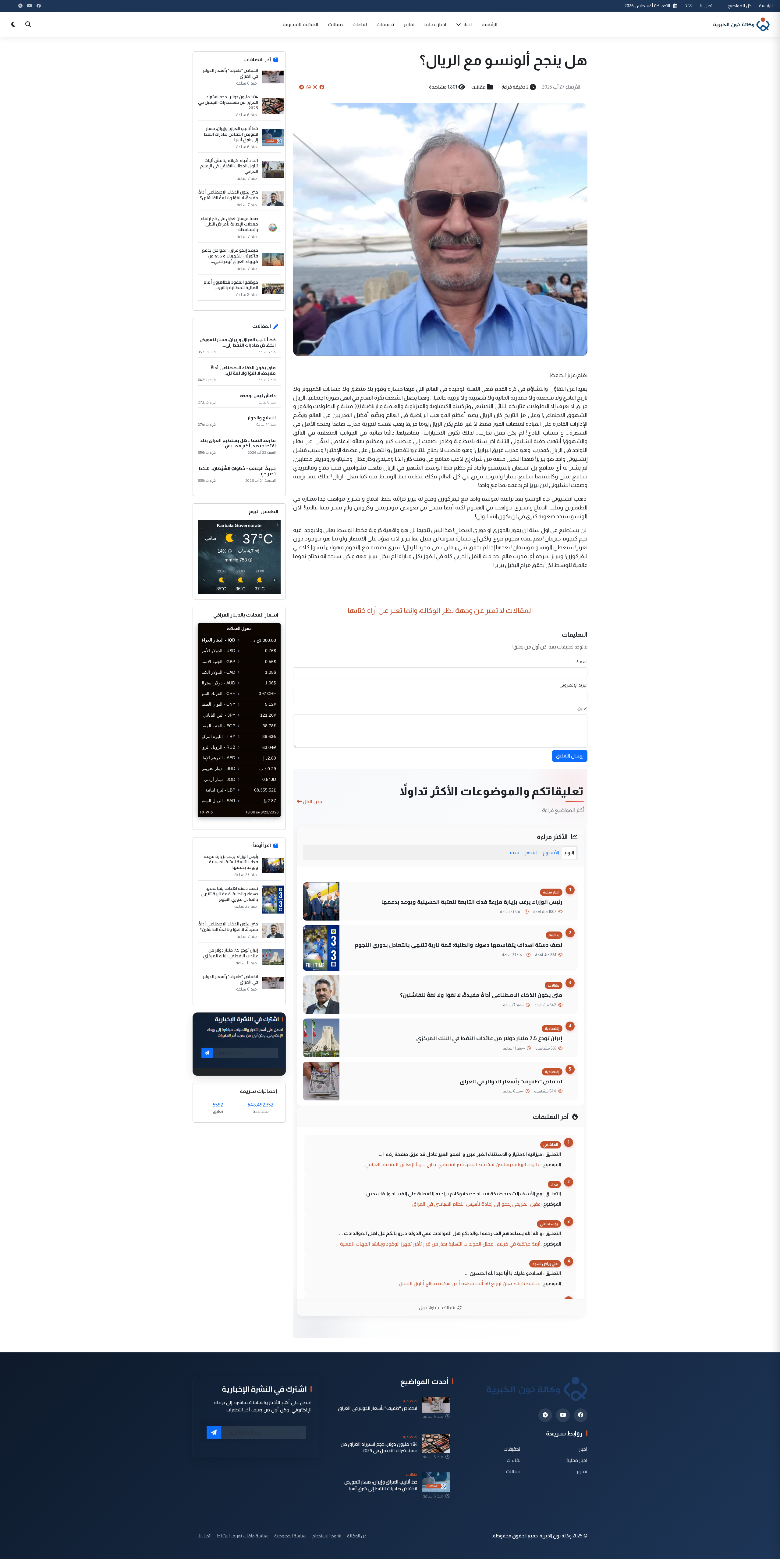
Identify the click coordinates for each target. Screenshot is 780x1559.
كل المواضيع (740, 6)
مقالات (335, 24)
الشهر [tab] (531, 852)
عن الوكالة (357, 1536)
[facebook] (580, 1415)
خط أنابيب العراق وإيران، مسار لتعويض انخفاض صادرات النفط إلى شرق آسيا (231, 134)
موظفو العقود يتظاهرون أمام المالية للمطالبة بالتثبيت (231, 284)
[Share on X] (315, 87)
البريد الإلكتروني (573, 685)
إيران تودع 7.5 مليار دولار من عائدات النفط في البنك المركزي (489, 1038)
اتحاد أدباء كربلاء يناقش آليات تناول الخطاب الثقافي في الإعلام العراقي (229, 166)
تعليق (582, 708)
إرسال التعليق (569, 755)
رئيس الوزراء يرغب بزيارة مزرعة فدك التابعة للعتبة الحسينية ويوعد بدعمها (471, 902)
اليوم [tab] (569, 852)
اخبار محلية (435, 24)
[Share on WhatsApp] (309, 87)
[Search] (28, 24)
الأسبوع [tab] (551, 852)
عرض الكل (313, 801)
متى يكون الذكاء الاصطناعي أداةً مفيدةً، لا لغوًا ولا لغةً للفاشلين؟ (481, 995)
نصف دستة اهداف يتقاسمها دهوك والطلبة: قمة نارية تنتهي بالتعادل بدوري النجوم (458, 945)
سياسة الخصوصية (290, 1536)
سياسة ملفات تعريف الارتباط (242, 1536)
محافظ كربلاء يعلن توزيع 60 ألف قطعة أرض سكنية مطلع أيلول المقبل (470, 1283)
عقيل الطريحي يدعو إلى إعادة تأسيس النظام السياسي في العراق (476, 1203)
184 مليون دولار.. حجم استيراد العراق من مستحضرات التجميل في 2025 (228, 102)
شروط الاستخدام (326, 1536)
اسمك (581, 661)
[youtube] (563, 1415)
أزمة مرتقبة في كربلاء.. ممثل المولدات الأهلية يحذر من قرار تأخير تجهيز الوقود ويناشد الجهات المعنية (440, 1243)
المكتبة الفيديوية (300, 24)
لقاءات (360, 24)
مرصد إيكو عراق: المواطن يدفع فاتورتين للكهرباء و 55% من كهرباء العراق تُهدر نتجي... (230, 255)
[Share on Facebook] (321, 87)
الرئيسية (766, 6)
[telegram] (545, 1415)
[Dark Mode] (13, 24)
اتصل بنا (707, 6)
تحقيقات (385, 24)
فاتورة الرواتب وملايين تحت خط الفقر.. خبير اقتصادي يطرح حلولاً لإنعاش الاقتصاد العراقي (453, 1164)
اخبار (467, 24)
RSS (688, 6)
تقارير (409, 24)
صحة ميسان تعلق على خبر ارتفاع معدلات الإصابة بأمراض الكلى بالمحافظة (229, 224)
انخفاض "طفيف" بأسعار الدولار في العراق (511, 1081)
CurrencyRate (267, 820)
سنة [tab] (514, 852)
